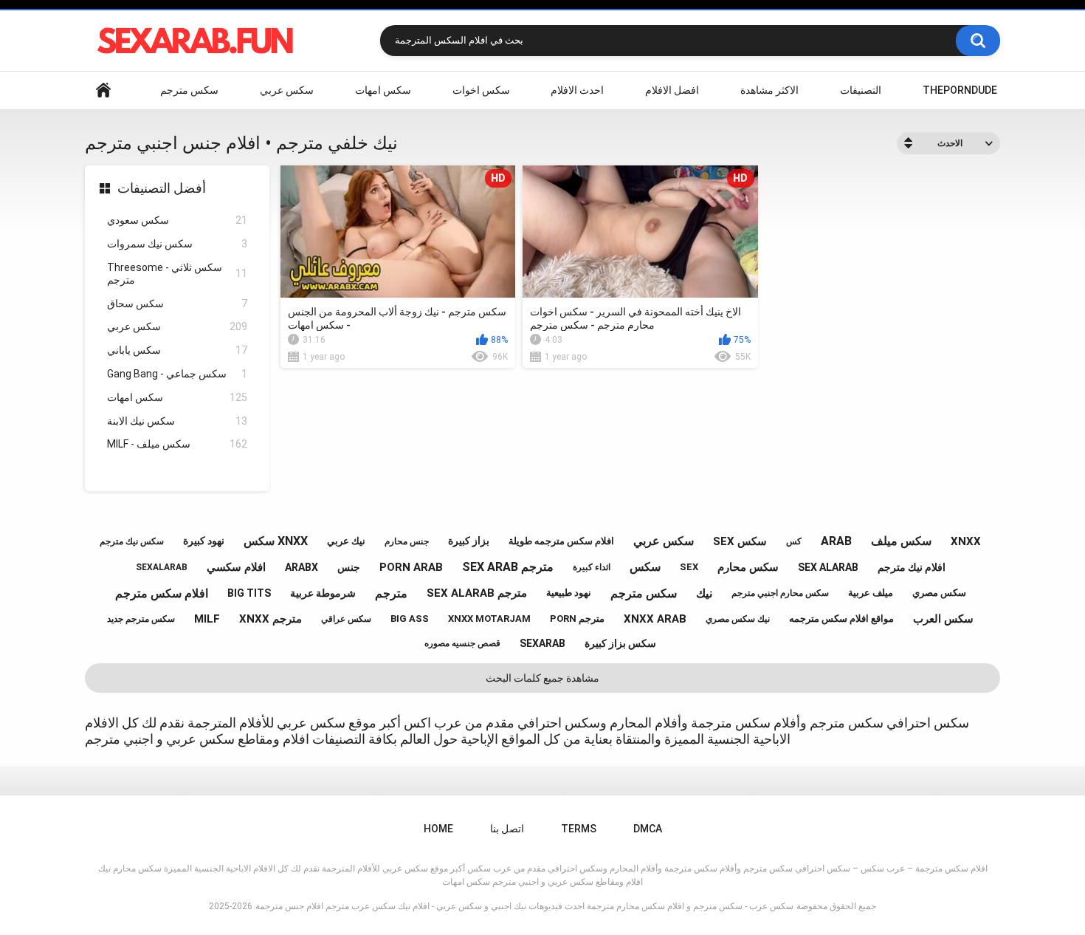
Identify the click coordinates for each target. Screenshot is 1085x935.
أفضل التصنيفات (161, 188)
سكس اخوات (481, 90)
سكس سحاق (177, 303)
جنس (348, 567)
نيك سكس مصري (738, 619)
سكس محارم (748, 567)
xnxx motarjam (489, 618)
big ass (409, 618)
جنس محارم (407, 541)
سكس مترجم (189, 90)
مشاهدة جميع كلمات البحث (542, 678)
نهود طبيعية (568, 592)
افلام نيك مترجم (912, 567)
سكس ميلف (901, 541)
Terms (578, 829)
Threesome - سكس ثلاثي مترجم (177, 273)
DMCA (647, 829)
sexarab (542, 643)
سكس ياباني (177, 350)
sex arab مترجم (508, 567)
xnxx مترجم (270, 619)
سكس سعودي (177, 220)
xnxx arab (655, 619)
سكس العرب (943, 619)
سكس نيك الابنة (177, 421)
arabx (301, 567)
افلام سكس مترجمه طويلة (561, 541)
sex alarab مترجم (477, 593)
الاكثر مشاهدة (769, 90)
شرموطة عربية (323, 593)
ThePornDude (960, 90)
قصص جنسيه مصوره (462, 643)
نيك (704, 593)
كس (794, 541)
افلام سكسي (236, 567)
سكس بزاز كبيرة (620, 643)
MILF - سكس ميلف (177, 444)
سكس (645, 567)
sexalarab (161, 567)
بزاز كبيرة (468, 541)
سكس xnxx (276, 541)
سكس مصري (939, 592)
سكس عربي (287, 90)
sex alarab (828, 567)
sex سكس (740, 541)
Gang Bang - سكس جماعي (177, 374)
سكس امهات (383, 90)
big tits (249, 593)
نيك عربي (346, 541)
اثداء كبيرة (591, 567)
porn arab (411, 567)
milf (207, 619)
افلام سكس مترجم (161, 593)
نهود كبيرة (203, 541)
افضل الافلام (672, 90)
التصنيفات (860, 90)
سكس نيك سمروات (177, 244)
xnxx (966, 541)
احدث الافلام (577, 90)
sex (689, 566)
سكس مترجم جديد (141, 619)
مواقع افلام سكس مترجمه (841, 618)
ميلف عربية (870, 592)
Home (103, 90)
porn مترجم (577, 618)
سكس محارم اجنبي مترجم (780, 593)
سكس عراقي (346, 619)
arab (836, 541)
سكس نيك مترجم (132, 541)
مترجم (391, 593)
